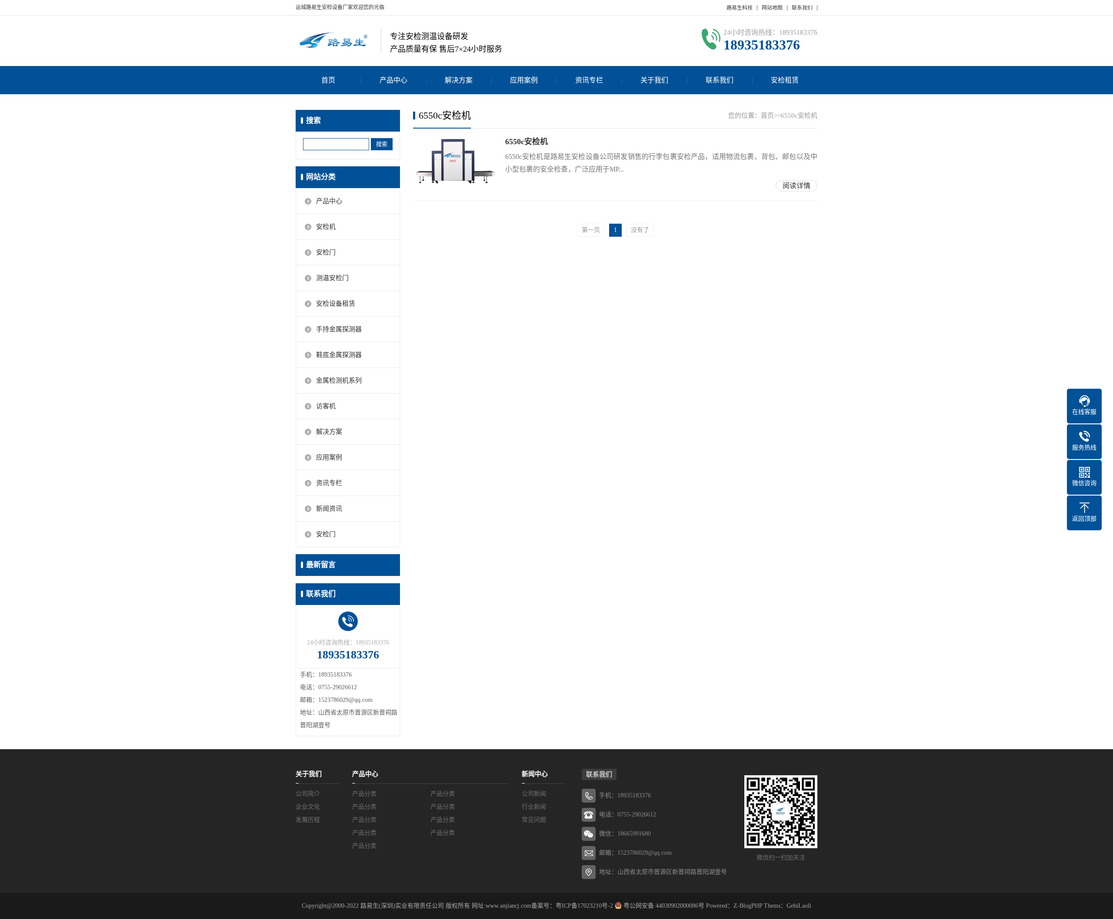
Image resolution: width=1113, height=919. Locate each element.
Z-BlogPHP (747, 905)
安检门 (326, 252)
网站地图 (772, 8)
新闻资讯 (329, 508)
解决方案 (459, 80)
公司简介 (308, 793)
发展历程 (308, 820)
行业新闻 (534, 806)
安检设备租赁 (335, 303)
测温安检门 (332, 277)
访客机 (326, 406)
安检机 (326, 226)
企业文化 (308, 806)
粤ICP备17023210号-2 (584, 905)
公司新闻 (534, 793)
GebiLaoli (798, 905)
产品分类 (364, 793)
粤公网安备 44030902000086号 (663, 905)
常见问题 (534, 820)
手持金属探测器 (339, 329)
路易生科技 (739, 8)
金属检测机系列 (339, 380)
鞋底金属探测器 (339, 354)
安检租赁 (785, 80)
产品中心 (393, 80)
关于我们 (654, 80)
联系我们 (802, 8)
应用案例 (524, 80)
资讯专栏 (589, 80)
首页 (328, 80)
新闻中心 (535, 773)
